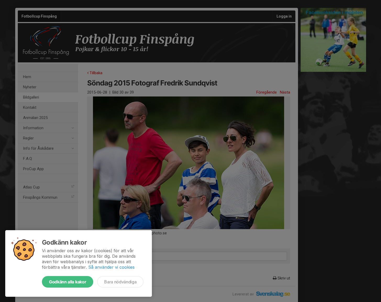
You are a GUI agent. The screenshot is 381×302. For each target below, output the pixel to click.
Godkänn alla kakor (67, 281)
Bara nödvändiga (120, 281)
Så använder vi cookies (111, 267)
